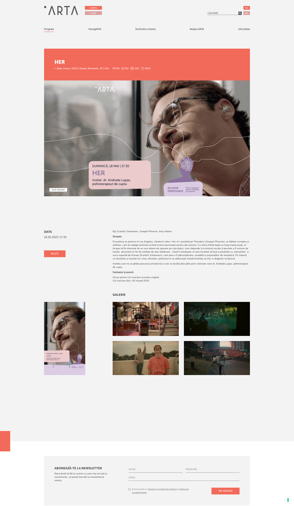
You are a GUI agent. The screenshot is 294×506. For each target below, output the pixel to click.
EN (246, 13)
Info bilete (244, 29)
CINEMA (93, 8)
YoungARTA (94, 29)
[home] (61, 10)
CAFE (93, 13)
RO (246, 8)
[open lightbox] (146, 319)
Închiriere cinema (145, 29)
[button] (94, 30)
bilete (55, 253)
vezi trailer (58, 190)
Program (49, 29)
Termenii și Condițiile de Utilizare (162, 489)
